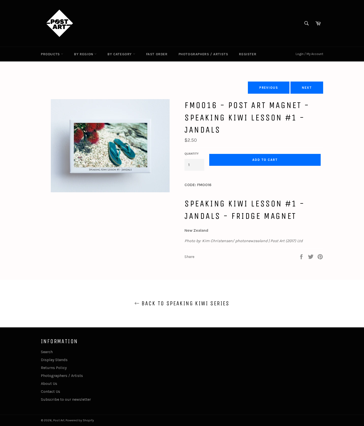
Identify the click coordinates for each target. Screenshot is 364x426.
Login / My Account (309, 54)
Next (307, 87)
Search (47, 351)
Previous (268, 87)
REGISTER (247, 54)
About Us (49, 383)
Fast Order (157, 54)
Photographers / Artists (203, 54)
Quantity (191, 153)
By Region (84, 54)
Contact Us (50, 391)
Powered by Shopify (80, 420)
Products (51, 54)
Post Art (58, 420)
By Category (120, 54)
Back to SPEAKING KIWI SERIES (184, 303)
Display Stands (54, 359)
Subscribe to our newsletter (66, 399)
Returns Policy (54, 367)
